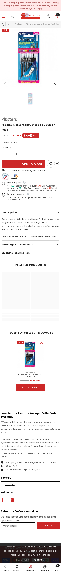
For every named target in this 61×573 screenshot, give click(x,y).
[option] (30, 57)
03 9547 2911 (12, 466)
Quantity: (6, 147)
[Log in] (49, 16)
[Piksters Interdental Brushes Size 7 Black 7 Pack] (30, 354)
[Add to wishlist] (41, 343)
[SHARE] (57, 164)
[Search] (12, 16)
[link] (51, 164)
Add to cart (32, 163)
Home (9, 24)
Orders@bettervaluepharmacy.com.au (25, 469)
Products (19, 24)
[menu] (3, 16)
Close (58, 3)
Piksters (9, 119)
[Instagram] (12, 500)
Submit (48, 526)
